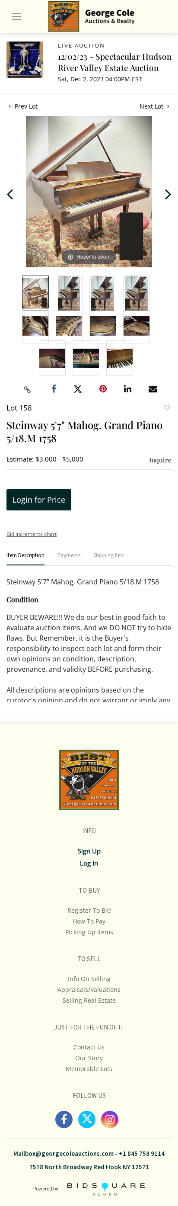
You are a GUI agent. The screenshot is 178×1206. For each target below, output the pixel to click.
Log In (89, 863)
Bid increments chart (31, 534)
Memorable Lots (89, 1069)
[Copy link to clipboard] (27, 390)
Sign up (89, 851)
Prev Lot (25, 106)
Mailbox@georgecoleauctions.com (63, 1153)
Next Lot (152, 106)
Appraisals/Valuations (89, 989)
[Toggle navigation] (16, 16)
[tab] (25, 559)
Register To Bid (89, 910)
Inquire (160, 459)
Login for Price (39, 499)
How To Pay (89, 921)
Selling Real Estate (89, 1000)
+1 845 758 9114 (142, 1153)
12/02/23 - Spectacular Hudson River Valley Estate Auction (115, 62)
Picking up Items (89, 932)
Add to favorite (166, 409)
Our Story (89, 1058)
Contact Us (89, 1047)
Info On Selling (89, 979)
